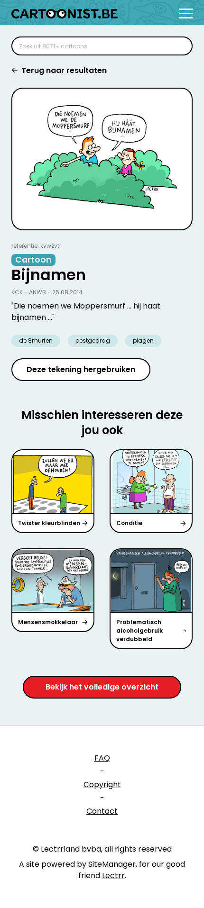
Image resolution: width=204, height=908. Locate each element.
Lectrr (113, 875)
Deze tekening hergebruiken (81, 369)
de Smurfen (36, 340)
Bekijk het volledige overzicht (102, 686)
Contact (102, 811)
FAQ (102, 758)
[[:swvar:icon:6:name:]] (179, 46)
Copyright (102, 784)
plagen (143, 340)
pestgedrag (92, 340)
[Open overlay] (186, 13)
